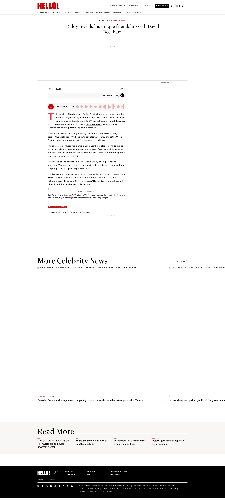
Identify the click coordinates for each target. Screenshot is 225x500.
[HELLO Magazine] (48, 5)
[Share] (122, 95)
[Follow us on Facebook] (43, 486)
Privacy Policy (167, 486)
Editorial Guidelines (132, 489)
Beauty (89, 12)
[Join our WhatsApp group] (72, 486)
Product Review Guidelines (102, 492)
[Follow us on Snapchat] (59, 486)
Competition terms (111, 489)
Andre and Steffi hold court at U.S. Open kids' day (91, 442)
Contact (91, 471)
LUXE (128, 12)
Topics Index (116, 474)
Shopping (117, 12)
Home (102, 20)
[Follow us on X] (47, 486)
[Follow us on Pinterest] (64, 486)
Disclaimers (84, 486)
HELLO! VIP (136, 12)
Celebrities (42, 12)
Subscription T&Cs (118, 471)
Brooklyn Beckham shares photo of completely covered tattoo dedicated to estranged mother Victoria (90, 400)
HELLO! (58, 89)
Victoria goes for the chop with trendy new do (168, 442)
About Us (69, 471)
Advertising (70, 474)
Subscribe (162, 6)
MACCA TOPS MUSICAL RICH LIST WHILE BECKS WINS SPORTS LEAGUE (53, 444)
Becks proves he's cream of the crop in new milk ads (130, 442)
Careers (82, 492)
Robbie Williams (80, 212)
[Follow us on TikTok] (51, 486)
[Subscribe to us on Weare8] (68, 486)
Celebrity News (116, 20)
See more (181, 261)
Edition (134, 6)
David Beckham (94, 124)
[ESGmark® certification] (54, 473)
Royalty (54, 12)
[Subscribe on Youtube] (55, 486)
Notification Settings (89, 489)
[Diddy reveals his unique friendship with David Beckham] (177, 5)
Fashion (65, 12)
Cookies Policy (100, 486)
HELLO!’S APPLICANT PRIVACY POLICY (160, 489)
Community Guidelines (119, 486)
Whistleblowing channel (145, 486)
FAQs (89, 474)
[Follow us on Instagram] (38, 486)
